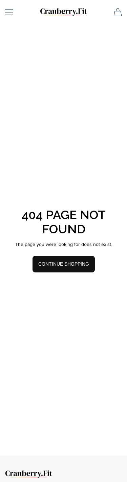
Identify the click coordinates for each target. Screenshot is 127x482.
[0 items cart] (117, 12)
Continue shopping (63, 264)
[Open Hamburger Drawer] (9, 12)
